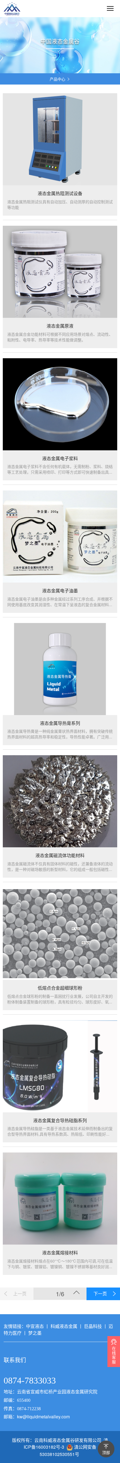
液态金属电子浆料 (60, 458)
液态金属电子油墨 (60, 590)
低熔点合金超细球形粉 (60, 987)
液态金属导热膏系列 (60, 723)
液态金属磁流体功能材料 (60, 855)
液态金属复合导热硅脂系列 (60, 1120)
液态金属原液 (60, 325)
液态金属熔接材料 (60, 1252)
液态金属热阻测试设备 (60, 193)
